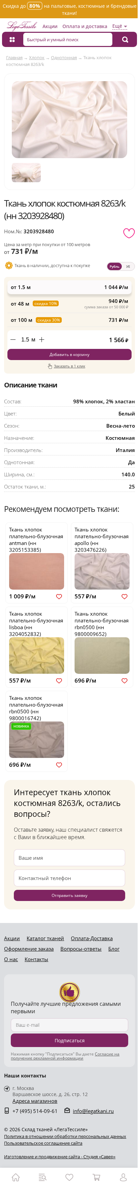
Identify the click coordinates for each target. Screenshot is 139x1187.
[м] (41, 339)
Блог (113, 948)
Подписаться (70, 1040)
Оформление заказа (29, 948)
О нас (11, 959)
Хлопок (37, 57)
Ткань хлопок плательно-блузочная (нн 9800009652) (102, 623)
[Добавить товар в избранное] (129, 233)
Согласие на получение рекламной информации (65, 1056)
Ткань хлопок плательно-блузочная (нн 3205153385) (36, 539)
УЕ (128, 266)
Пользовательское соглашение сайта (43, 1143)
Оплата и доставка (84, 26)
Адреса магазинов (34, 1101)
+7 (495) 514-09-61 (35, 1111)
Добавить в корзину (69, 354)
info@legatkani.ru (93, 1111)
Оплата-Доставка (92, 938)
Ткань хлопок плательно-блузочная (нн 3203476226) (102, 539)
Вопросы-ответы (81, 948)
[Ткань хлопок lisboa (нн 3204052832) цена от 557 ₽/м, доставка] (36, 655)
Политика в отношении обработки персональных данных (65, 1136)
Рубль (114, 266)
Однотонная (64, 57)
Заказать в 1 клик (69, 366)
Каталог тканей (45, 938)
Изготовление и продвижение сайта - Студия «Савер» (59, 1157)
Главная (14, 57)
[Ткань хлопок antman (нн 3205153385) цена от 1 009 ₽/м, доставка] (36, 571)
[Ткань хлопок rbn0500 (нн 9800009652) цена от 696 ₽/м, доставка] (102, 655)
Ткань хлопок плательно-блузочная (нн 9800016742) (36, 707)
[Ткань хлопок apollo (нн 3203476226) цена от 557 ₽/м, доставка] (102, 571)
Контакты (36, 959)
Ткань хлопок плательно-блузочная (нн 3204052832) (36, 623)
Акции (50, 26)
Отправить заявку (69, 895)
